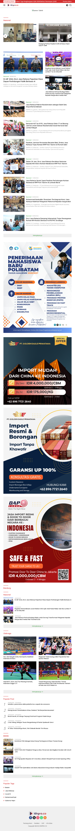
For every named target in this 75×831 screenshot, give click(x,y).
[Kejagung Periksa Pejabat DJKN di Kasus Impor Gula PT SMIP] (19, 32)
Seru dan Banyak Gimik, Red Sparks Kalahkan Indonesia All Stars (18, 657)
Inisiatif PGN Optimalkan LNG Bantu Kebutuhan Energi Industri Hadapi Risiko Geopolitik (43, 768)
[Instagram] (37, 817)
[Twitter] (34, 817)
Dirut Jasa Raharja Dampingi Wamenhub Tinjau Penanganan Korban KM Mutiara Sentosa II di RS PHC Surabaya (48, 220)
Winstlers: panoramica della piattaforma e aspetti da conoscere (29, 704)
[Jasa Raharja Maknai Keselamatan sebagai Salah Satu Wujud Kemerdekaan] (14, 109)
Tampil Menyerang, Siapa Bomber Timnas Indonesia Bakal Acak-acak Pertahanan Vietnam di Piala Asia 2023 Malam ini (54, 683)
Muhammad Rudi (10, 797)
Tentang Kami (27, 823)
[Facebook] (30, 817)
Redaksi (36, 823)
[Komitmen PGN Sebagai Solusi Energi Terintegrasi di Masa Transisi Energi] (8, 742)
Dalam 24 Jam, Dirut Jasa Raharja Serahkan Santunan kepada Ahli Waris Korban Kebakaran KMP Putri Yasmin (46, 163)
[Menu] (4, 5)
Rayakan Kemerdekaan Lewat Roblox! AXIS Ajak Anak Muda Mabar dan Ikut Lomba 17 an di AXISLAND (57, 70)
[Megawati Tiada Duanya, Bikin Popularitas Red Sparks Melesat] (55, 646)
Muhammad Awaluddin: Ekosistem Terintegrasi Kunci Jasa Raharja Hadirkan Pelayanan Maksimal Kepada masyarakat (48, 200)
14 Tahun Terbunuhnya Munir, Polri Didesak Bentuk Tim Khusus (28, 728)
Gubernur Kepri (10, 800)
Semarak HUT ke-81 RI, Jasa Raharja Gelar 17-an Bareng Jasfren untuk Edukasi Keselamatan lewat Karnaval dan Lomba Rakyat (47, 126)
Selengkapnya (37, 235)
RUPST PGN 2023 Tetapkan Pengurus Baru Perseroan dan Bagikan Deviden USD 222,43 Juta (43, 751)
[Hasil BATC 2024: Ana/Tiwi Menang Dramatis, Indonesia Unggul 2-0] (19, 670)
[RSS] (45, 817)
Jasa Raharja (9, 791)
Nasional (6, 76)
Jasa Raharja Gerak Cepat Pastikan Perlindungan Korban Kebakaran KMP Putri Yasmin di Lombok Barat (47, 182)
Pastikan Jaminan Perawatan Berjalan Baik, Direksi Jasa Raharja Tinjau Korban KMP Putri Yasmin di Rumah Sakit (47, 144)
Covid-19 (8, 794)
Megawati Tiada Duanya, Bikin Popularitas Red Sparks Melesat (54, 657)
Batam (7, 787)
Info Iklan (49, 823)
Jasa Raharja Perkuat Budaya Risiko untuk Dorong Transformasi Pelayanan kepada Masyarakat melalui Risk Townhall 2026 (58, 93)
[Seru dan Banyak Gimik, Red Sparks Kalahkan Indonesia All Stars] (19, 646)
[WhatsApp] (41, 817)
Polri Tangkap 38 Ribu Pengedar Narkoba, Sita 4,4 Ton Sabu (55, 44)
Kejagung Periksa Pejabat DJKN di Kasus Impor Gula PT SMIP (18, 44)
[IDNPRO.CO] (12, 5)
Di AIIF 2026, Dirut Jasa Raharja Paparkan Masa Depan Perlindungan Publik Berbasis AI (23, 80)
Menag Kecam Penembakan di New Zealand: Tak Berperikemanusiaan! (31, 710)
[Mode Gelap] (67, 5)
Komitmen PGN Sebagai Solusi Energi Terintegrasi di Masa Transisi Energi (38, 741)
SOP (43, 823)
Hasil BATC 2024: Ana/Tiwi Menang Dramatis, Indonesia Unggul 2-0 (18, 682)
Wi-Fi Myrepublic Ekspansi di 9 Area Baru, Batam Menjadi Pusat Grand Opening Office (42, 759)
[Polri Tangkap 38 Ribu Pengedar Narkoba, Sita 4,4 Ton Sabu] (55, 32)
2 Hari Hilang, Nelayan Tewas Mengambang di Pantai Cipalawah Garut (30, 722)
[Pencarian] (70, 5)
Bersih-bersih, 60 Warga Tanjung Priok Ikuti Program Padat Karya (29, 716)
